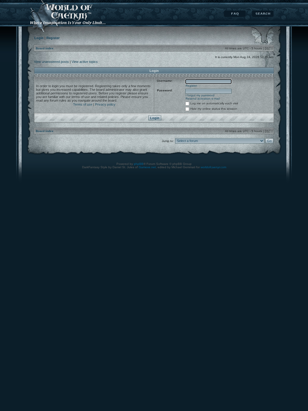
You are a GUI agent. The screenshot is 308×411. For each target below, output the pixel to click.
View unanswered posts (51, 61)
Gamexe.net (147, 167)
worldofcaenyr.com (213, 167)
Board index (45, 48)
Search (263, 14)
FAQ (235, 14)
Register (191, 85)
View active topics (85, 61)
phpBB (138, 163)
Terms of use (82, 104)
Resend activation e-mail (203, 98)
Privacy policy (105, 104)
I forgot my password (200, 95)
